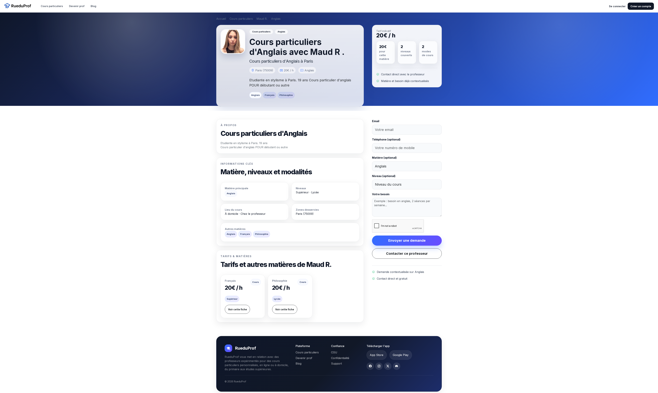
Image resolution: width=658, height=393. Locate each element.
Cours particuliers (52, 6)
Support (336, 363)
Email (375, 121)
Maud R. (262, 18)
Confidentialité (340, 358)
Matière (384, 157)
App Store (376, 355)
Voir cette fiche (237, 309)
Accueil (221, 18)
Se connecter (617, 6)
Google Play (401, 355)
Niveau (383, 176)
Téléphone (386, 139)
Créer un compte (640, 6)
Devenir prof (76, 6)
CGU (334, 352)
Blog (93, 6)
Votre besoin (380, 194)
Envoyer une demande (407, 240)
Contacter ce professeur (407, 253)
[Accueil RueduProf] (18, 6)
